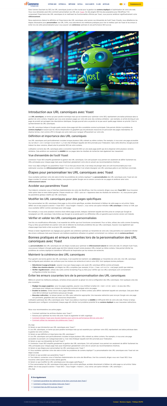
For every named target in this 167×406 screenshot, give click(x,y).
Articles (106, 4)
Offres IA (62, 4)
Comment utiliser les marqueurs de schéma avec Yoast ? (53, 320)
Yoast (82, 12)
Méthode (72, 4)
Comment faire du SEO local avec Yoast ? (48, 387)
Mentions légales (125, 402)
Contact (115, 402)
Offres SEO (52, 4)
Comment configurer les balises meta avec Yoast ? (51, 384)
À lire (98, 4)
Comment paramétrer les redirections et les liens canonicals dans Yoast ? (60, 381)
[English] (124, 4)
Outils (79, 4)
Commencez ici (135, 4)
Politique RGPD (137, 402)
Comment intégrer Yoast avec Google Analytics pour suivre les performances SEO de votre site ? (68, 318)
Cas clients (89, 4)
